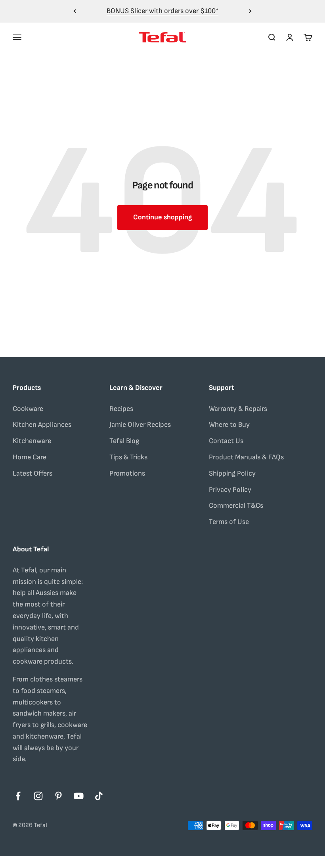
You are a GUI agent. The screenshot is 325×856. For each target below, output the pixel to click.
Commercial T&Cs (236, 505)
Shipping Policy (232, 473)
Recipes (121, 409)
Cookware (28, 409)
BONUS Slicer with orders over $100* (162, 11)
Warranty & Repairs (238, 409)
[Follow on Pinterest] (58, 796)
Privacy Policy (230, 490)
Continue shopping (162, 217)
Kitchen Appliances (42, 424)
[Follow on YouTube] (78, 796)
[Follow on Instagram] (38, 796)
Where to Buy (229, 424)
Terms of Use (229, 522)
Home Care (29, 457)
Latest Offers (32, 473)
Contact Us (226, 441)
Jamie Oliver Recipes (140, 424)
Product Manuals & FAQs (246, 457)
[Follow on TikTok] (99, 796)
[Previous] (74, 11)
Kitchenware (32, 441)
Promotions (127, 473)
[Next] (250, 11)
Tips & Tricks (128, 457)
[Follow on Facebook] (18, 796)
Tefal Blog (124, 441)
